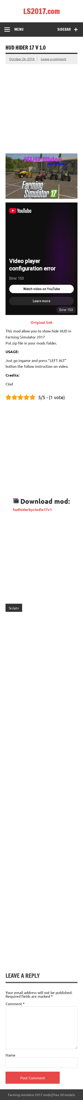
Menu (19, 29)
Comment (15, 1003)
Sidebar (64, 29)
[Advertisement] (41, 106)
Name (10, 1055)
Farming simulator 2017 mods (29, 1095)
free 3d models (64, 1095)
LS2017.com (41, 11)
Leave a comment (53, 59)
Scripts (14, 608)
